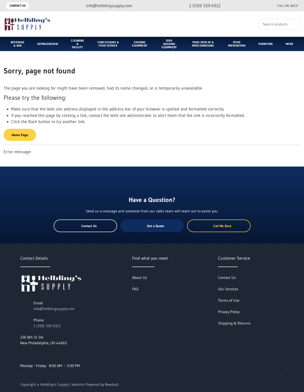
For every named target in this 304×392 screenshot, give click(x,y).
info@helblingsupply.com (54, 308)
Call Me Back (287, 6)
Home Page (20, 135)
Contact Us (18, 5)
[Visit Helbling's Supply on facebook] (22, 354)
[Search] (293, 24)
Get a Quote (155, 226)
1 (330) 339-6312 (47, 325)
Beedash (112, 384)
